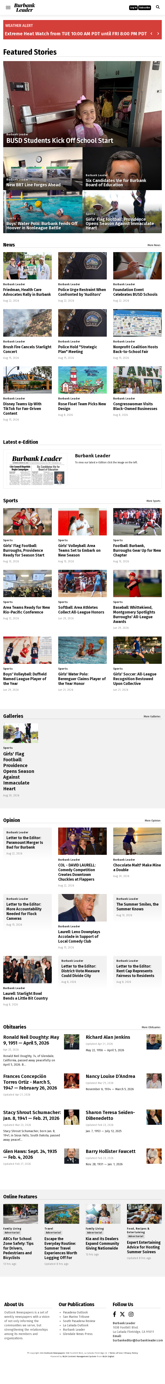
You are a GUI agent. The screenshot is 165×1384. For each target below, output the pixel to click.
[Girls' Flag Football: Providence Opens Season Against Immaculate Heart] (20, 733)
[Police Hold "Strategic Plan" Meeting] (82, 322)
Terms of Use (116, 1353)
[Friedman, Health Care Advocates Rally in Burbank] (27, 265)
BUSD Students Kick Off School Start (59, 141)
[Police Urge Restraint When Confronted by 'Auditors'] (82, 265)
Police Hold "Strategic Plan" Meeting (77, 349)
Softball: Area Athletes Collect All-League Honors (81, 610)
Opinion (11, 820)
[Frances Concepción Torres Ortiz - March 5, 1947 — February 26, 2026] (71, 1081)
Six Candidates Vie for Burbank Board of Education (116, 182)
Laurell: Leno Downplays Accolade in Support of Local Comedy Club (79, 936)
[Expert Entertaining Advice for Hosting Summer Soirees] (144, 1214)
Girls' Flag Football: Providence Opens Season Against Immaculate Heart (120, 223)
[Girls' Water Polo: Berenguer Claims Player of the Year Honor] (82, 650)
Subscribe (144, 7)
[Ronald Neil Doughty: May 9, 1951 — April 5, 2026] (71, 1042)
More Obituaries (151, 1027)
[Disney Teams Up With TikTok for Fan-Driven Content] (27, 380)
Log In (133, 7)
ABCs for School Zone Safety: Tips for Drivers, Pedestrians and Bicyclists (18, 1248)
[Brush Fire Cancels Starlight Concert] (27, 322)
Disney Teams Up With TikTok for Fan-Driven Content (22, 409)
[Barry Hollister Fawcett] (154, 1156)
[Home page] (24, 7)
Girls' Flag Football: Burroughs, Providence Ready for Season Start (23, 550)
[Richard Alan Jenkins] (154, 1042)
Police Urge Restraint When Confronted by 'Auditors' (82, 292)
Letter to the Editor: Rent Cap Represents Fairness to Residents (135, 971)
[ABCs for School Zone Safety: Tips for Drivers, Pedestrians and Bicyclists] (20, 1214)
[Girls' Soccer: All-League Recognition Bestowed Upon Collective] (137, 650)
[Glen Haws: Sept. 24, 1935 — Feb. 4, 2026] (71, 1156)
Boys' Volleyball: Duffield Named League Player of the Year (25, 679)
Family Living (12, 1228)
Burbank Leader (17, 134)
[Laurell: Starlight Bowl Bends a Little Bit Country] (27, 969)
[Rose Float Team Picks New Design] (82, 380)
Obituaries (14, 1027)
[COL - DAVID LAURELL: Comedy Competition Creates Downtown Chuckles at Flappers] (82, 841)
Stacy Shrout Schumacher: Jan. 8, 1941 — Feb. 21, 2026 (32, 1115)
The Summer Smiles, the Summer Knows (137, 906)
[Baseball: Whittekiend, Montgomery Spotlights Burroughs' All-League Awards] (137, 583)
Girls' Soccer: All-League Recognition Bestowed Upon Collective (134, 679)
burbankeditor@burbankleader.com (138, 1340)
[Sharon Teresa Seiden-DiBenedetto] (154, 1117)
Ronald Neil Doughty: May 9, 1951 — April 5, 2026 (31, 1040)
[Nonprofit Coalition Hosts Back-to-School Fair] (137, 322)
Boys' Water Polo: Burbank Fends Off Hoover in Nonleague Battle (41, 225)
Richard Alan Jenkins (108, 1037)
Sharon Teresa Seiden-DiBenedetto (110, 1115)
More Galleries (152, 716)
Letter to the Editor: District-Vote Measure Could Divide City (80, 971)
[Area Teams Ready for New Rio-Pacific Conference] (27, 583)
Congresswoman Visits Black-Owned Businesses (135, 406)
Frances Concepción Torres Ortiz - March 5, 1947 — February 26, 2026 (30, 1082)
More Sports (153, 500)
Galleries (13, 716)
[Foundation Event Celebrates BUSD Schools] (137, 265)
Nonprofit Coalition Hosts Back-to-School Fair (135, 349)
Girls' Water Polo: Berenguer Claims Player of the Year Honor (82, 679)
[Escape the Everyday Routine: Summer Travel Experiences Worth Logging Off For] (61, 1214)
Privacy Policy (131, 1353)
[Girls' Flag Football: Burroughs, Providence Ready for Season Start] (27, 521)
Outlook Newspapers (54, 1353)
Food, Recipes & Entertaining (138, 1230)
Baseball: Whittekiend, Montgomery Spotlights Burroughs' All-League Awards (134, 614)
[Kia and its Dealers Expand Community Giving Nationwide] (103, 1214)
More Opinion (152, 820)
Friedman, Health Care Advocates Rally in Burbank (27, 292)
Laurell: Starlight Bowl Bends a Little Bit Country (25, 996)
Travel (48, 1228)
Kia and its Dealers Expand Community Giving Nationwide (102, 1243)
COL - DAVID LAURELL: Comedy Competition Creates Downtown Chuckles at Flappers (77, 872)
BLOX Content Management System (79, 1356)
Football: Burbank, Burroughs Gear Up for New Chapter (137, 550)
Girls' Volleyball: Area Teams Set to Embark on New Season (79, 550)
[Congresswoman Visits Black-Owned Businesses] (137, 380)
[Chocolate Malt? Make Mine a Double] (137, 841)
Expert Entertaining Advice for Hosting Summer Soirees (144, 1247)
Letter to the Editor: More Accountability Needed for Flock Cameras (23, 911)
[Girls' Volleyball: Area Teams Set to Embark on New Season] (82, 521)
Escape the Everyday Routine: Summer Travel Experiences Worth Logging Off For (60, 1248)
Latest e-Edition (20, 442)
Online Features (20, 1197)
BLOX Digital (108, 1356)
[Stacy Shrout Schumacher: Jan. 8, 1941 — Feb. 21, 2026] (71, 1117)
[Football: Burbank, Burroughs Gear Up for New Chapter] (137, 521)
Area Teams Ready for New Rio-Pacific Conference (26, 610)
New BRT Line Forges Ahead (33, 184)
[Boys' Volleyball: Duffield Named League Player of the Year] (27, 650)
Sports (11, 218)
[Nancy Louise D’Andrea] (154, 1081)
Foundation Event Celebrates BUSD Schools (135, 292)
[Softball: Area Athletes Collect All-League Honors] (82, 583)
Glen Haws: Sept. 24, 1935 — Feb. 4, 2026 (30, 1154)
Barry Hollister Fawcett (111, 1151)
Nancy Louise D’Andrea (110, 1076)
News (9, 245)
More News (154, 245)
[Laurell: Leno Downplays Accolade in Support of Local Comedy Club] (82, 907)
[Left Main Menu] (8, 7)
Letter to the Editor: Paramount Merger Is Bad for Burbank (24, 842)
